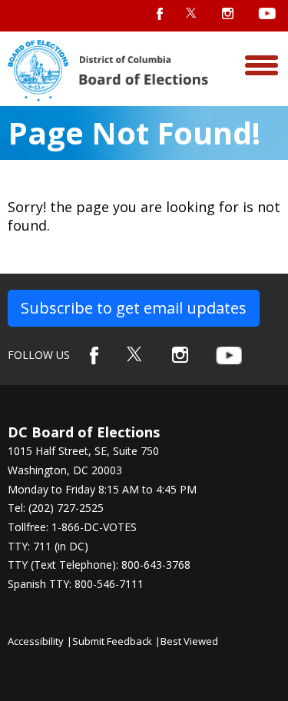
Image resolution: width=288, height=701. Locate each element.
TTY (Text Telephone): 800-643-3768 (99, 564)
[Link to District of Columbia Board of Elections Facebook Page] (94, 355)
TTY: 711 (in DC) (48, 546)
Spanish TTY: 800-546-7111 (76, 583)
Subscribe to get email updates (134, 307)
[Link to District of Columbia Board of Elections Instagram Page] (180, 354)
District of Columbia (108, 70)
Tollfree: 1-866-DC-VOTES (72, 527)
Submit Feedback (112, 641)
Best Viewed (189, 641)
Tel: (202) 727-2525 (56, 507)
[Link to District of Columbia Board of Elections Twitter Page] (135, 354)
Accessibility (36, 641)
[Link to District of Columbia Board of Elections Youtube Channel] (229, 355)
